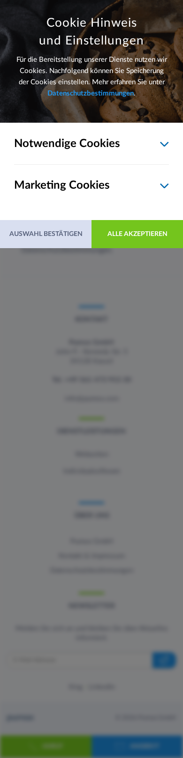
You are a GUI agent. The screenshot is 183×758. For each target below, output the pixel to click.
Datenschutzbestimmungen (90, 93)
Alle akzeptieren (137, 234)
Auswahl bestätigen (46, 234)
